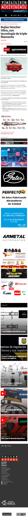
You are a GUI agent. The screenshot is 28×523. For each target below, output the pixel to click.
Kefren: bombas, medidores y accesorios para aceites (11, 384)
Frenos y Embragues (5, 354)
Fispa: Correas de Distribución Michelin (11, 410)
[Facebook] (15, 15)
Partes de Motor (4, 408)
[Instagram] (13, 15)
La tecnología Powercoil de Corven (13, 331)
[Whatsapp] (20, 15)
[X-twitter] (17, 15)
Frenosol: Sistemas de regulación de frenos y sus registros (14, 357)
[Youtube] (11, 15)
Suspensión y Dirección (5, 329)
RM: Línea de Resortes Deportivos (13, 438)
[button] (6, 15)
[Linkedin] (18, 15)
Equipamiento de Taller (5, 381)
